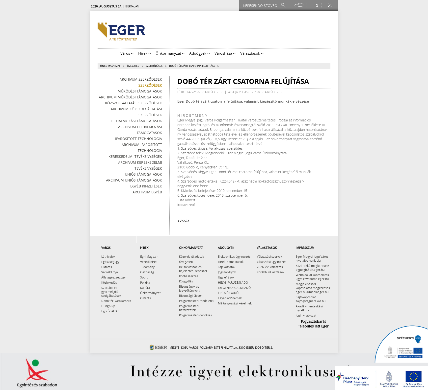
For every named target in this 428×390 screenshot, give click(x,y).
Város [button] (125, 53)
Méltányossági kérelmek (235, 303)
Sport (144, 277)
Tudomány (147, 267)
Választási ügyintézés (271, 262)
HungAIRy (108, 306)
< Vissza (183, 221)
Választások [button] (250, 53)
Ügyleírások (226, 277)
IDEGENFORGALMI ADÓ (234, 288)
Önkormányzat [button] (169, 53)
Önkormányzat (110, 66)
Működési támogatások (140, 91)
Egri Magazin (149, 256)
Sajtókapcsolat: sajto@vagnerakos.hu (310, 299)
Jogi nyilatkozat (306, 315)
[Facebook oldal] (298, 5)
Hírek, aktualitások (230, 262)
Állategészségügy (113, 277)
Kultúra (145, 288)
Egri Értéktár (110, 311)
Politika (145, 282)
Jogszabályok (227, 272)
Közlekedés (109, 282)
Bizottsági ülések (190, 296)
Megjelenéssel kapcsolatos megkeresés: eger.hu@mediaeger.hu (313, 288)
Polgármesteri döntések (195, 315)
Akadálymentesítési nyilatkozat (309, 308)
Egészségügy (110, 262)
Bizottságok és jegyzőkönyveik (189, 288)
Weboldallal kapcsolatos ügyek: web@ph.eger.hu (312, 277)
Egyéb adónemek (230, 298)
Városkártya (109, 272)
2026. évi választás (270, 267)
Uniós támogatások (143, 174)
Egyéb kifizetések (146, 186)
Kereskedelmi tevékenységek (135, 156)
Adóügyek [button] (198, 53)
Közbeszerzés (188, 276)
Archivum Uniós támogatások (134, 180)
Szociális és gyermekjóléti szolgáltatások (111, 292)
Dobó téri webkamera (116, 301)
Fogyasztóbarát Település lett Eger (313, 323)
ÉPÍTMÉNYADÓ (228, 293)
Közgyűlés (186, 281)
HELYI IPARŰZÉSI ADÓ (233, 282)
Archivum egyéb (147, 192)
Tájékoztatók (226, 267)
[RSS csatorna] (330, 5)
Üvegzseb (133, 66)
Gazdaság (147, 272)
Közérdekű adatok (191, 256)
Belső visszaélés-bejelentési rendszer (193, 269)
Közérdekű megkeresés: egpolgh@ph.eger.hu (312, 268)
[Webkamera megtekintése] (315, 5)
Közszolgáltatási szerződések (133, 103)
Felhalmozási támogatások (136, 120)
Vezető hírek (148, 262)
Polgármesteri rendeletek (196, 301)
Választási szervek (269, 256)
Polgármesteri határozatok (189, 308)
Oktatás (106, 267)
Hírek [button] (143, 53)
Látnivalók (108, 256)
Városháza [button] (223, 53)
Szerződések (154, 66)
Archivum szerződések (141, 79)
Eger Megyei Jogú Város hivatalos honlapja (312, 258)
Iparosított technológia (138, 138)
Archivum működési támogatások (130, 97)
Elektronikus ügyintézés (234, 256)
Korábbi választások (270, 272)
